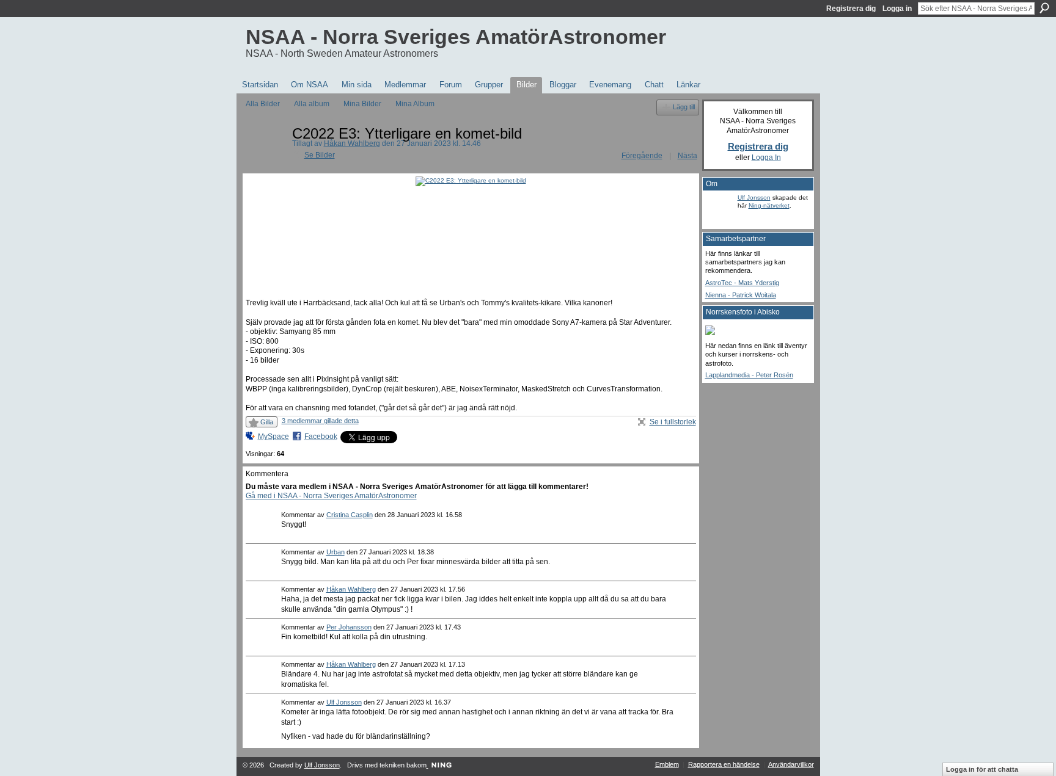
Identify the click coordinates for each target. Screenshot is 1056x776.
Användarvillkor (791, 764)
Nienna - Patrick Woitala (740, 295)
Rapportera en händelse (724, 764)
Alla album (311, 104)
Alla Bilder (263, 104)
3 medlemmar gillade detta (320, 420)
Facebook (320, 436)
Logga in (897, 8)
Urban (335, 552)
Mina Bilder (362, 104)
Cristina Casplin (349, 514)
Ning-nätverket (769, 205)
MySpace (273, 436)
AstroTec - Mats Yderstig (742, 282)
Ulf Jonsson (344, 702)
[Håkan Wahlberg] (265, 161)
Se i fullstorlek (673, 422)
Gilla (266, 422)
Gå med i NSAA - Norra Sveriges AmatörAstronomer (331, 495)
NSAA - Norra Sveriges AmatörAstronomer (456, 36)
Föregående (642, 155)
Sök (1044, 7)
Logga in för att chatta (982, 769)
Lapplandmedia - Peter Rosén (749, 375)
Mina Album (415, 104)
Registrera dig (851, 8)
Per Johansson (349, 627)
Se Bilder (319, 155)
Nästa (687, 155)
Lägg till (684, 107)
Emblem (667, 764)
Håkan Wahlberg (352, 143)
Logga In (766, 157)
